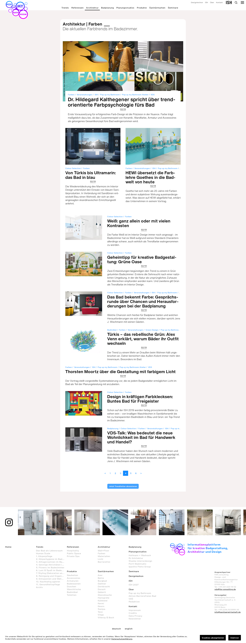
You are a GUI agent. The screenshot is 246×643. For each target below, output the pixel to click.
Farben (71, 94)
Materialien (104, 556)
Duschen (71, 586)
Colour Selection (73, 168)
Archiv (39, 587)
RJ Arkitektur (136, 558)
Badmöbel (112, 330)
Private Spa (73, 556)
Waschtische (74, 589)
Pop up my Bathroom (110, 94)
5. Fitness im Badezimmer (50, 567)
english (128, 628)
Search (236, 2)
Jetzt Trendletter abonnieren (123, 486)
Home (8, 546)
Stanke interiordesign (140, 561)
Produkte (142, 7)
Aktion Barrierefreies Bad (142, 596)
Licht (100, 559)
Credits (133, 613)
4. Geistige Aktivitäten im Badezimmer (51, 564)
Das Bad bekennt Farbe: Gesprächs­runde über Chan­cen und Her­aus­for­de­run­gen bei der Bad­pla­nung (142, 301)
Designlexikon (197, 2)
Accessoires (73, 578)
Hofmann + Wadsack (140, 555)
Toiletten (71, 595)
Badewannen (74, 583)
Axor (100, 575)
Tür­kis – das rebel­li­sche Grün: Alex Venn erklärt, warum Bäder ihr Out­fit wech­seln (143, 338)
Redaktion (134, 601)
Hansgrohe (103, 597)
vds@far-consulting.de (225, 589)
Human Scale (43, 553)
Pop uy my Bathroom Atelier (135, 94)
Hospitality (73, 550)
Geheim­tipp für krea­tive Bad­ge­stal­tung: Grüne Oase (141, 259)
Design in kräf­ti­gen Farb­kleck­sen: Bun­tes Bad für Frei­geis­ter (140, 398)
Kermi (101, 603)
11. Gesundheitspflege (48, 584)
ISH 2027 (134, 584)
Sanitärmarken (157, 7)
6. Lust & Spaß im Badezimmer (51, 570)
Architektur (92, 7)
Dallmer (102, 583)
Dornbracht (104, 586)
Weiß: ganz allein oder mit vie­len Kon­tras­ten (139, 223)
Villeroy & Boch (106, 617)
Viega (101, 614)
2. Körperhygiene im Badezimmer (51, 559)
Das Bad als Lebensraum (49, 550)
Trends (65, 7)
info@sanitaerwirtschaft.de (227, 612)
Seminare (173, 7)
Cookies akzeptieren (213, 637)
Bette (101, 578)
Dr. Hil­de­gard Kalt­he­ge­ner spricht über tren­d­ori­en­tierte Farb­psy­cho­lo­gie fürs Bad (121, 102)
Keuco (101, 606)
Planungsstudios (125, 7)
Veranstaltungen (84, 94)
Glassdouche (105, 595)
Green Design (152, 330)
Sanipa (101, 609)
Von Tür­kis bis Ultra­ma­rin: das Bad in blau (90, 175)
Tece (100, 611)
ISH (206, 2)
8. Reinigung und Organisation (51, 576)
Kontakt (219, 2)
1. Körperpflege (44, 556)
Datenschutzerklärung (121, 639)
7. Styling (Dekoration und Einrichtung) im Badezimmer (51, 573)
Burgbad (102, 580)
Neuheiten (72, 575)
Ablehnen (234, 637)
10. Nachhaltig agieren (48, 581)
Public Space (74, 553)
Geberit (102, 592)
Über (212, 2)
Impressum (135, 610)
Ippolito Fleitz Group (140, 566)
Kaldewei (102, 600)
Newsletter (135, 618)
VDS (153, 94)
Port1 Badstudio (137, 563)
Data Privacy (135, 615)
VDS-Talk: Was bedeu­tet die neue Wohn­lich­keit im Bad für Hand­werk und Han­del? (141, 437)
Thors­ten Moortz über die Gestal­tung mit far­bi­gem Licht (120, 371)
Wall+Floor (103, 550)
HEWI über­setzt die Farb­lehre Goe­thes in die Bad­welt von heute (150, 177)
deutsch (116, 628)
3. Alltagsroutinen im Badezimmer (51, 561)
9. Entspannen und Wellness (51, 578)
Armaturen (72, 580)
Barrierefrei (104, 561)
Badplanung (107, 7)
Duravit (102, 589)
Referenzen (77, 7)
